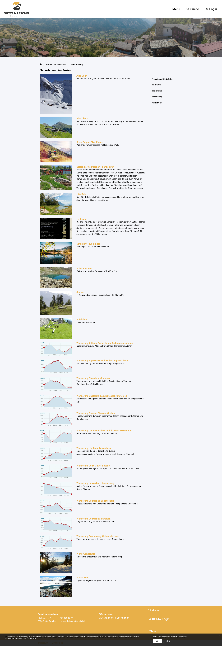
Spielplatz (81, 319)
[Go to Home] (41, 65)
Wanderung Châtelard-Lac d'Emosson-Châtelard (101, 396)
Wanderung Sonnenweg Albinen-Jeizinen (97, 536)
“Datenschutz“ (31, 638)
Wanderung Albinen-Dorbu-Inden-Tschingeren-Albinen (104, 343)
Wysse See (82, 577)
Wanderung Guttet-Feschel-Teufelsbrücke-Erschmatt (104, 430)
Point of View (157, 103)
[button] (192, 9)
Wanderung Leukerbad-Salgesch (93, 518)
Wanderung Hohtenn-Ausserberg (93, 448)
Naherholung (158, 98)
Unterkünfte (156, 85)
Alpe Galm (81, 75)
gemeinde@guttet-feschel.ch (73, 621)
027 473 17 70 (66, 618)
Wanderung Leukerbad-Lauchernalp (95, 500)
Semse (80, 292)
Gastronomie (157, 91)
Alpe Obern (82, 118)
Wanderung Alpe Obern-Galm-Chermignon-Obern (102, 360)
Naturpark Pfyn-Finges (88, 243)
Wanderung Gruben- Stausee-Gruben (95, 413)
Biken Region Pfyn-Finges (89, 142)
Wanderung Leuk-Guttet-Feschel (93, 465)
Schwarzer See (84, 268)
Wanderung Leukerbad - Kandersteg (95, 483)
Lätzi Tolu (81, 194)
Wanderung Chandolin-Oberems (93, 378)
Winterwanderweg (85, 553)
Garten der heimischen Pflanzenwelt (95, 166)
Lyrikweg (81, 219)
